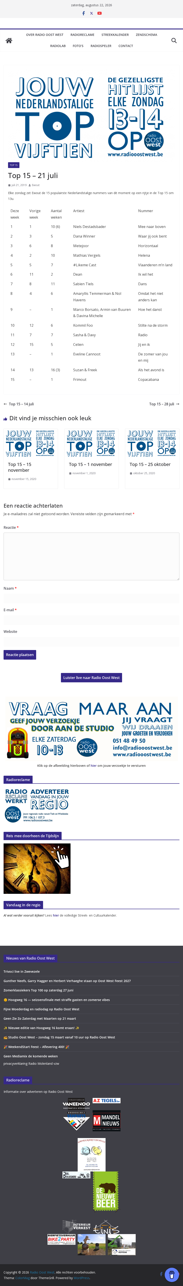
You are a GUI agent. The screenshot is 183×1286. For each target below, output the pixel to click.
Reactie (11, 527)
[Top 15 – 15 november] (31, 431)
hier (94, 765)
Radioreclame (82, 35)
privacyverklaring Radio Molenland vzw (31, 1063)
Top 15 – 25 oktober (150, 464)
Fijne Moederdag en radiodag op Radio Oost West (41, 1009)
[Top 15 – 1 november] (91, 431)
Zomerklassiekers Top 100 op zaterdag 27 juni (38, 990)
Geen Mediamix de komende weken (31, 1056)
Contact (126, 46)
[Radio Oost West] (9, 40)
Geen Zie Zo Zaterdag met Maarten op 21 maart (40, 1018)
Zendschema (146, 35)
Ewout (36, 185)
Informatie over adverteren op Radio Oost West (38, 1091)
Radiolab (58, 46)
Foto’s (78, 46)
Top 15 (14, 165)
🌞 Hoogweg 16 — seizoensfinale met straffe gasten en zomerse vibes (57, 1000)
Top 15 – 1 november (90, 464)
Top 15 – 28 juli (161, 404)
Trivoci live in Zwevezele (22, 971)
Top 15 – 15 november (19, 467)
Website (10, 631)
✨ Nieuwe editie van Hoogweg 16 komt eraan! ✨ (41, 1028)
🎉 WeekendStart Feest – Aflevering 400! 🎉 (36, 1047)
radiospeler (101, 46)
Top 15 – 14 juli (21, 404)
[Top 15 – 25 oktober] (152, 431)
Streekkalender (115, 35)
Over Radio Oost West (44, 35)
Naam (10, 588)
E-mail (10, 609)
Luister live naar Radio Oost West (91, 677)
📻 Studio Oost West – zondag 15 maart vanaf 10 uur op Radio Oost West (59, 1037)
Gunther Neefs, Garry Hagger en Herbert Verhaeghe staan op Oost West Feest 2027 (67, 981)
